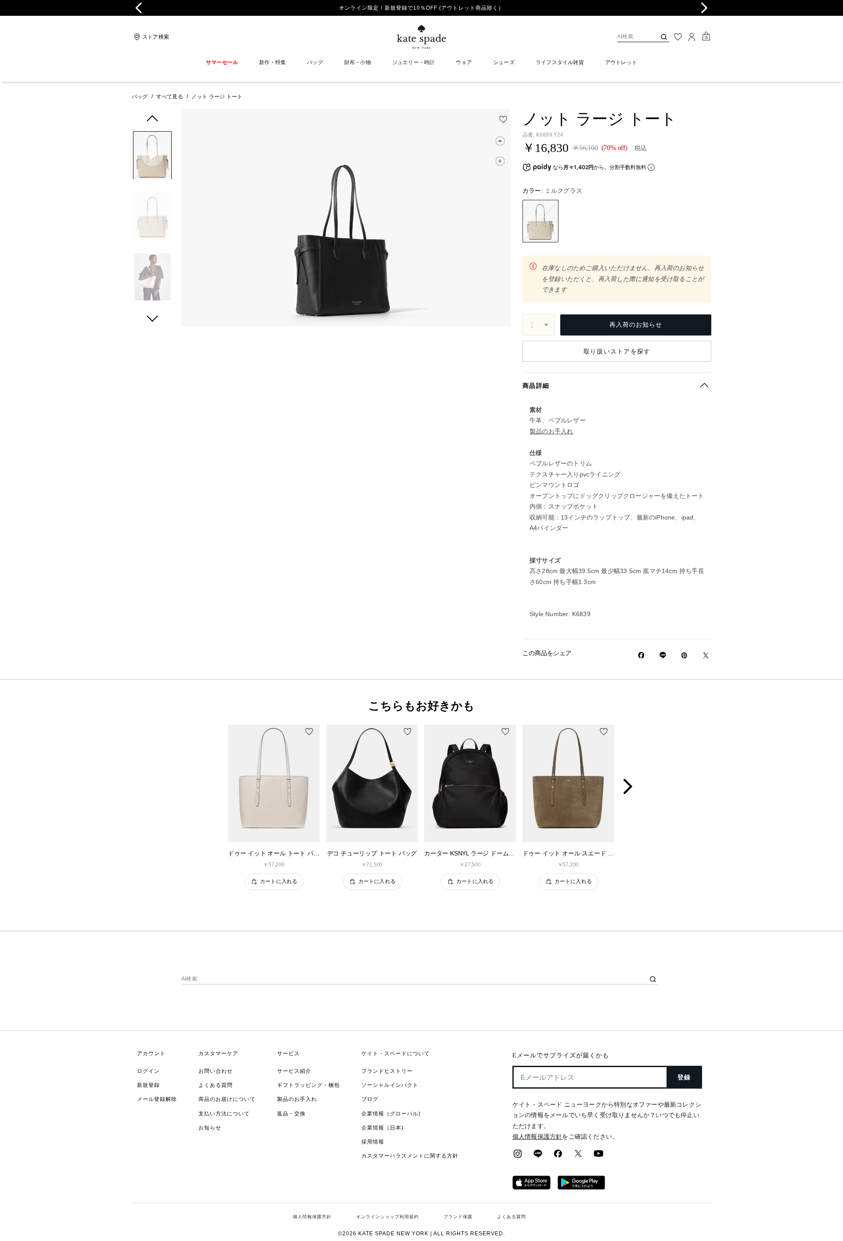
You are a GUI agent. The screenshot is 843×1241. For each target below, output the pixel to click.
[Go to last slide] (139, 8)
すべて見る (169, 97)
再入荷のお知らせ (635, 324)
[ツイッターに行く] (578, 1156)
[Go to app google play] (581, 1187)
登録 (684, 1077)
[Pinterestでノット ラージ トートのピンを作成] (684, 655)
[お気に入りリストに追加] (503, 119)
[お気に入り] (678, 37)
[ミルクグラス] (540, 221)
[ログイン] (692, 37)
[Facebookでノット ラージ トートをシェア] (641, 655)
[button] (152, 157)
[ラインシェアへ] (538, 1156)
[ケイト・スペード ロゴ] (421, 37)
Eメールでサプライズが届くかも (560, 1055)
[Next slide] (704, 8)
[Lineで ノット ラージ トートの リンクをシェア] (662, 655)
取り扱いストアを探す (617, 351)
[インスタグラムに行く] (517, 1156)
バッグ (140, 97)
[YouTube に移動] (598, 1156)
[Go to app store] (531, 1187)
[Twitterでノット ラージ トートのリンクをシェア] (705, 655)
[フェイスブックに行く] (558, 1156)
